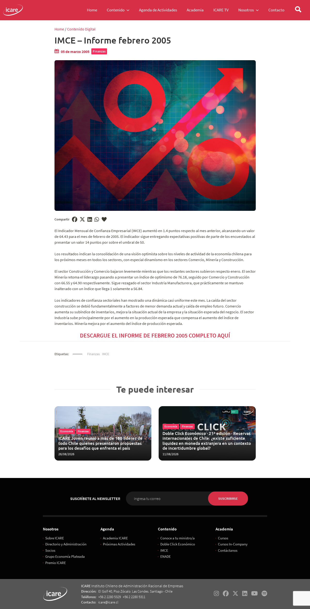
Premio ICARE (55, 562)
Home (59, 29)
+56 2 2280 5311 (134, 596)
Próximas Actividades (119, 544)
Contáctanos (227, 550)
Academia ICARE (115, 538)
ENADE (165, 556)
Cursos (223, 538)
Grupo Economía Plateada (65, 556)
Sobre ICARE (54, 538)
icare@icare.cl (108, 602)
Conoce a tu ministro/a (177, 538)
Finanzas (99, 51)
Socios (50, 550)
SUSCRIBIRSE (228, 498)
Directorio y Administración (65, 544)
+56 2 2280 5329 (109, 596)
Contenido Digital (81, 29)
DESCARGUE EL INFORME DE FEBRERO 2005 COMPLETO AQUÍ (155, 335)
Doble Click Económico (177, 544)
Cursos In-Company (233, 544)
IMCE (105, 354)
